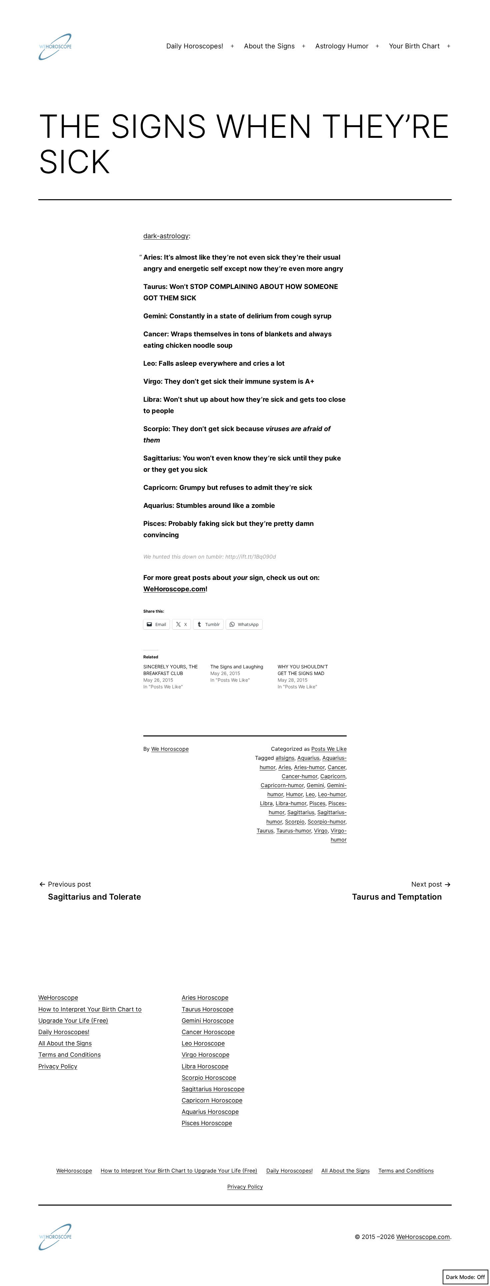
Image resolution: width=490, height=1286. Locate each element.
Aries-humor (309, 767)
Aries (284, 767)
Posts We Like (329, 748)
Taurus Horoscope (207, 1009)
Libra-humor (291, 803)
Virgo (321, 830)
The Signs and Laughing (236, 666)
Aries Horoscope (205, 997)
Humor (294, 794)
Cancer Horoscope (208, 1031)
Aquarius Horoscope (210, 1111)
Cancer (336, 767)
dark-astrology (166, 236)
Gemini (315, 785)
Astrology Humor (341, 46)
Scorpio (295, 821)
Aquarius (308, 757)
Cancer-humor (299, 776)
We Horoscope (170, 748)
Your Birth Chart (414, 46)
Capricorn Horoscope (212, 1100)
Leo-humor (331, 794)
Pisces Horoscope (207, 1123)
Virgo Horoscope (205, 1054)
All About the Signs (65, 1043)
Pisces (317, 803)
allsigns (285, 757)
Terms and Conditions (69, 1054)
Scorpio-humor (326, 821)
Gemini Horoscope (208, 1020)
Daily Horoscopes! (194, 46)
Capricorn (332, 776)
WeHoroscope (58, 997)
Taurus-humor (293, 830)
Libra (266, 803)
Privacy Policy (57, 1066)
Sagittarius (300, 812)
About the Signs (269, 46)
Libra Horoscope (205, 1066)
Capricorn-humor (282, 785)
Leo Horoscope (203, 1043)
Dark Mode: (460, 1277)
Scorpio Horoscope (209, 1077)
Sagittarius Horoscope (213, 1088)
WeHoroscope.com (174, 589)
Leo (310, 794)
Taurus (265, 830)
